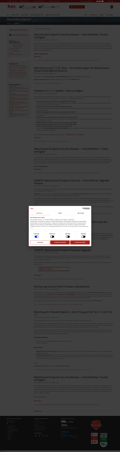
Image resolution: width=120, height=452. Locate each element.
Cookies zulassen (80, 242)
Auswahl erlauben (60, 242)
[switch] (52, 237)
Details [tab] (60, 213)
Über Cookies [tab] (81, 213)
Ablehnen (40, 242)
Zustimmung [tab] (39, 213)
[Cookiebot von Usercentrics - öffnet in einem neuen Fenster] (84, 208)
